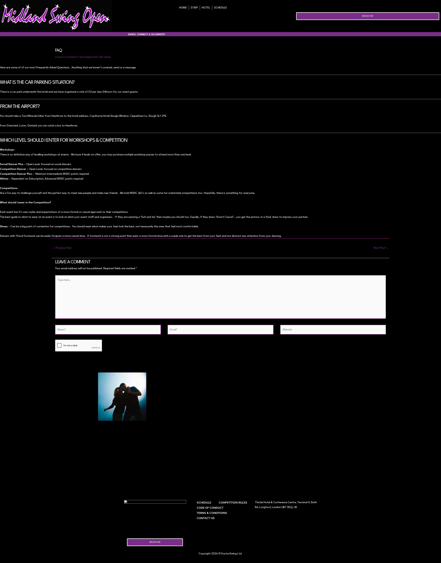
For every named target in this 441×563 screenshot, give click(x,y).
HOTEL (206, 7)
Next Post (381, 248)
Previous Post (61, 248)
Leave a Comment (66, 57)
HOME (183, 7)
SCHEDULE (220, 7)
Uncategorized (88, 57)
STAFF (194, 7)
